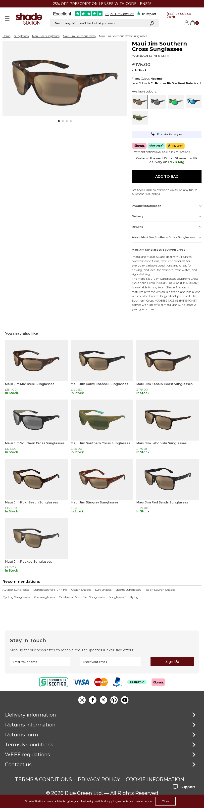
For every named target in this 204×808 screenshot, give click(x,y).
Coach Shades (81, 589)
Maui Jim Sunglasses (45, 36)
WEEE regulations (27, 755)
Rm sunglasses (44, 597)
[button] (59, 121)
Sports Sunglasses (128, 589)
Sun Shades (103, 589)
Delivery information (30, 715)
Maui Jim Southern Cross (79, 36)
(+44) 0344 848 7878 (179, 15)
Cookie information (155, 779)
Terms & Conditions (29, 745)
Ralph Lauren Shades (160, 589)
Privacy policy (99, 779)
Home (6, 36)
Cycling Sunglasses (16, 597)
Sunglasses (21, 36)
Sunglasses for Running (50, 589)
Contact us (18, 764)
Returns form (21, 735)
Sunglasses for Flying (123, 597)
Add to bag (166, 176)
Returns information (30, 725)
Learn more (143, 801)
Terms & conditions (43, 779)
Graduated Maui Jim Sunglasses (81, 597)
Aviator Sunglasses (15, 589)
